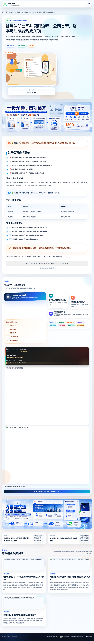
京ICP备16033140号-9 (53, 637)
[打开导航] (89, 4)
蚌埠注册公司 (9, 12)
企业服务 (31, 45)
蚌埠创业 (18, 12)
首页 (3, 12)
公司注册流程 (21, 45)
